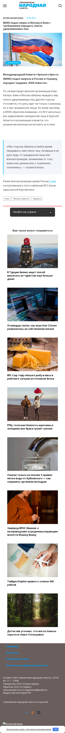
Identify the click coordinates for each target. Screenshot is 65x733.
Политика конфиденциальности (27, 665)
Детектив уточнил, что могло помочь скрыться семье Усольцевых (31, 632)
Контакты (12, 652)
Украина (37, 198)
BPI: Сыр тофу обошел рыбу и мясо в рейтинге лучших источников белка (30, 377)
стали (52, 181)
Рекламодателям (17, 659)
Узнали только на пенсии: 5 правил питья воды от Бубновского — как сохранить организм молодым (29, 478)
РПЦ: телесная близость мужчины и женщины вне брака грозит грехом (30, 426)
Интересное (13, 63)
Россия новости (21, 198)
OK (55, 729)
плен (7, 198)
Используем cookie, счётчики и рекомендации (28, 729)
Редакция (12, 646)
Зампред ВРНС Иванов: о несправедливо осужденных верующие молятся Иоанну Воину (32, 531)
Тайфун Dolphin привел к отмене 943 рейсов (30, 583)
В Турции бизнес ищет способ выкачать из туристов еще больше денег (30, 276)
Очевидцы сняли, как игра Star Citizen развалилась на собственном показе (32, 327)
